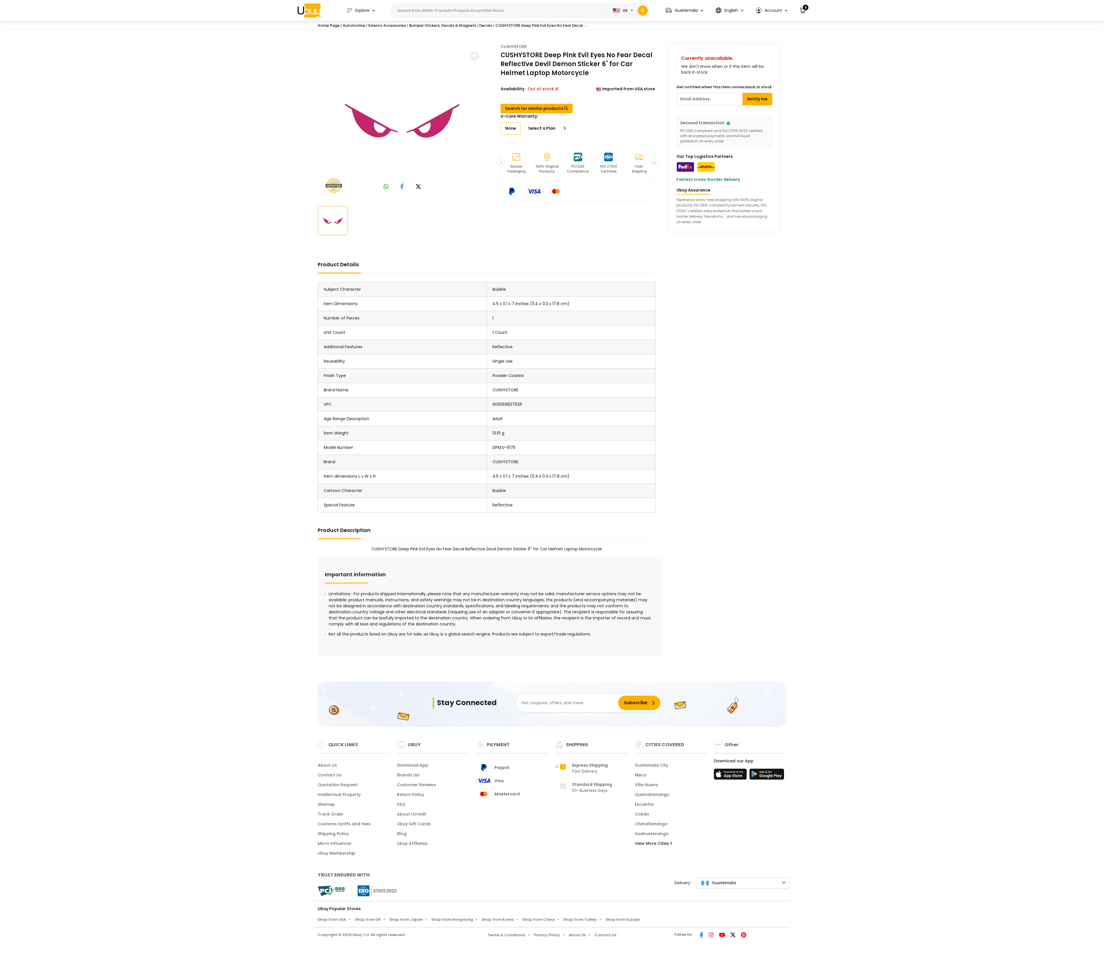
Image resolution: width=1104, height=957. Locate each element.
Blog (402, 834)
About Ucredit (411, 814)
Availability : (513, 89)
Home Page (329, 25)
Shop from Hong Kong (452, 919)
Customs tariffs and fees (344, 824)
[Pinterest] (744, 935)
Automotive (354, 25)
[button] (684, 10)
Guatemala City (651, 765)
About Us (327, 765)
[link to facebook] (402, 187)
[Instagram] (711, 935)
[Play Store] (767, 776)
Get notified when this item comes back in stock (724, 87)
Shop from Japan (406, 919)
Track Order (330, 814)
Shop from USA (332, 919)
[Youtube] (722, 935)
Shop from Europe (622, 919)
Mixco (641, 775)
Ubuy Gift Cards (414, 824)
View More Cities (652, 843)
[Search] (643, 10)
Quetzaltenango (652, 794)
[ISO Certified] (374, 890)
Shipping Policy (333, 834)
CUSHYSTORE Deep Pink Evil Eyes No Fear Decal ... (540, 25)
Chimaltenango (651, 824)
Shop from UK (368, 919)
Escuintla (644, 804)
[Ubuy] (309, 10)
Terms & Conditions (506, 935)
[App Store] (731, 776)
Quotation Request (338, 785)
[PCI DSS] (331, 891)
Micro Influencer (335, 843)
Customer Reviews (416, 785)
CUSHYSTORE (514, 46)
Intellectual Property (339, 794)
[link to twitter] (418, 187)
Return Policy (410, 794)
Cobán (642, 814)
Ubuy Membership (336, 853)
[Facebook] (701, 935)
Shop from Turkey (580, 919)
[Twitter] (733, 935)
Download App (412, 765)
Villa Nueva (646, 785)
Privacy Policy (547, 935)
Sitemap (326, 804)
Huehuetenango (652, 834)
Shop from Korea (498, 919)
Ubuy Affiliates (412, 843)
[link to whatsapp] (386, 187)
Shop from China (538, 919)
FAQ (401, 804)
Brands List (408, 775)
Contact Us (330, 775)
